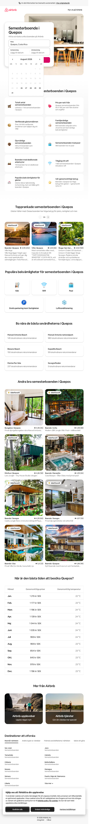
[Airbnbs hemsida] (11, 10)
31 (12, 93)
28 (31, 88)
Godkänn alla (17, 809)
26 (21, 88)
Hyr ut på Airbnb (75, 10)
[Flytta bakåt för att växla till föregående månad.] (12, 59)
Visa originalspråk (63, 3)
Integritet (40, 820)
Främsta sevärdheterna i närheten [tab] (57, 741)
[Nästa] (48, 217)
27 (26, 88)
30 (40, 88)
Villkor (49, 820)
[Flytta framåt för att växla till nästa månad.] (39, 59)
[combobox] (29, 44)
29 (35, 88)
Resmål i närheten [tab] (11, 741)
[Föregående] (40, 217)
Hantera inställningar (68, 809)
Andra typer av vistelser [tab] (31, 741)
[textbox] (18, 52)
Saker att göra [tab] (79, 741)
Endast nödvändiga (42, 809)
